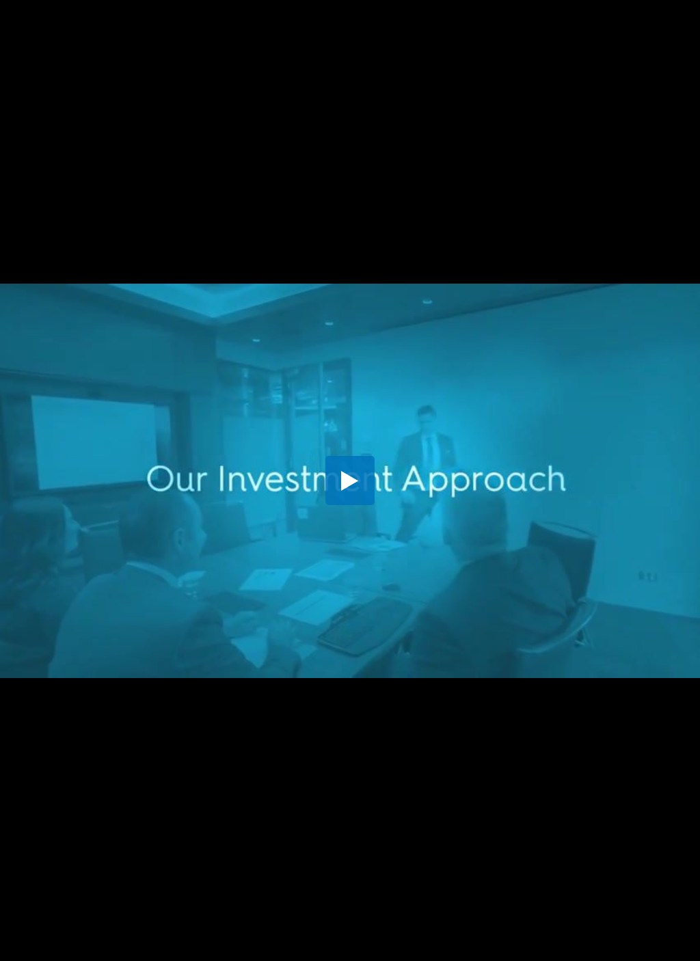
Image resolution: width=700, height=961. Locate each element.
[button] (350, 480)
